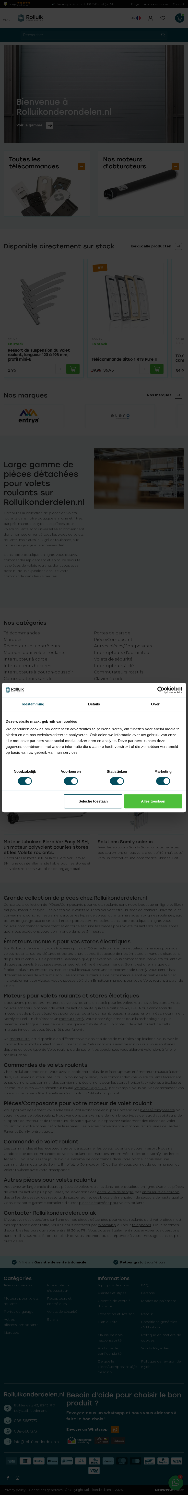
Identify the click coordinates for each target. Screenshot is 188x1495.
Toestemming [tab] (32, 704)
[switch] (71, 781)
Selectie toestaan (93, 801)
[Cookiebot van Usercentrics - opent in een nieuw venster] (161, 690)
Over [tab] (155, 704)
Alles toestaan (153, 801)
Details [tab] (94, 704)
